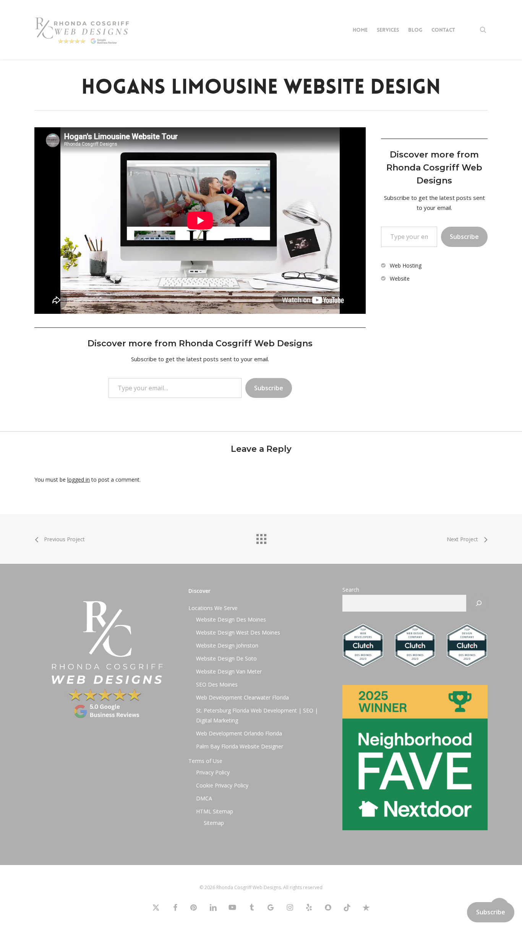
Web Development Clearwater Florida (242, 697)
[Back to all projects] (261, 537)
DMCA (204, 798)
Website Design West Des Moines (238, 632)
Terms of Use (205, 760)
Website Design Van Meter (229, 671)
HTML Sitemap (214, 811)
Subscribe (268, 388)
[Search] (479, 603)
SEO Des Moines (217, 684)
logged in (78, 479)
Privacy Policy (213, 772)
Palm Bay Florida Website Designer (239, 746)
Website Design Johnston (227, 645)
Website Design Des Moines (231, 619)
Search (350, 589)
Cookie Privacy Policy (222, 785)
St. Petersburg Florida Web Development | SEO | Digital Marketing (257, 715)
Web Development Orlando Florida (239, 733)
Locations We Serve (213, 608)
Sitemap (214, 822)
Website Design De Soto (226, 658)
